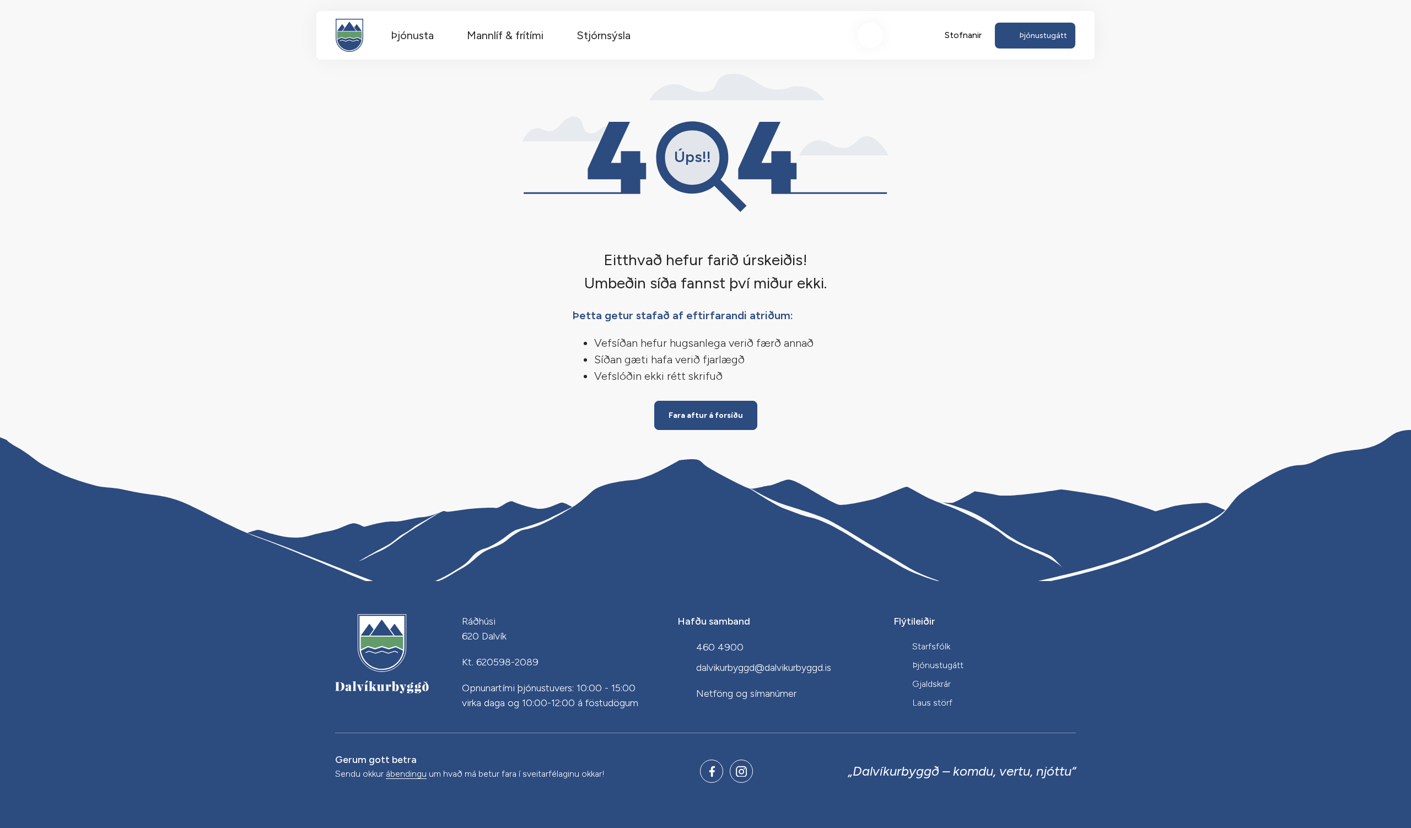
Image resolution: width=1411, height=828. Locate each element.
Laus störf (932, 702)
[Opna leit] (870, 35)
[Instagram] (741, 771)
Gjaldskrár (931, 684)
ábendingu (406, 774)
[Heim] (349, 35)
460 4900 (720, 647)
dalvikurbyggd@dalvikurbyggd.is (763, 668)
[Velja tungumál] (911, 35)
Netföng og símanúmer (746, 693)
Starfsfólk (931, 646)
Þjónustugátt (937, 665)
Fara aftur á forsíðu (706, 415)
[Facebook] (711, 771)
